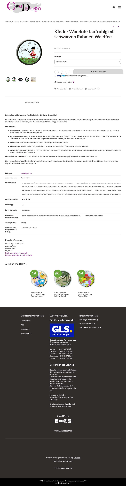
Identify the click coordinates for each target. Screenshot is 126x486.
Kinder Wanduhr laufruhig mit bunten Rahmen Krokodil (61, 294)
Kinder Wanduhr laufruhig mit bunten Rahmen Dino (85, 294)
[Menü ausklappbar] (119, 7)
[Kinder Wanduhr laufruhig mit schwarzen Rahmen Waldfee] (28, 52)
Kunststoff (26, 199)
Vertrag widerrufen (63, 431)
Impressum (25, 329)
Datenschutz (25, 321)
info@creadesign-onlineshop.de (16, 253)
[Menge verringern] (56, 72)
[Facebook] (56, 421)
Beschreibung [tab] (12, 102)
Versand (67, 48)
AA (23, 205)
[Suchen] (114, 7)
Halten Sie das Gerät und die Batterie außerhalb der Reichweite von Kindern (47, 183)
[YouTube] (61, 421)
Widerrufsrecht (26, 333)
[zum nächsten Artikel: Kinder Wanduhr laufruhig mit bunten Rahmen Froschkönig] (118, 26)
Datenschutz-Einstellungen (63, 461)
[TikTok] (69, 421)
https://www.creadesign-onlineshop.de (18, 255)
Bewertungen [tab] (32, 102)
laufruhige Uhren (26, 173)
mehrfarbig (26, 210)
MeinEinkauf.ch (63, 372)
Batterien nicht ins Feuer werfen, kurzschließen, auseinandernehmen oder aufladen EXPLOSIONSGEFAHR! (56, 190)
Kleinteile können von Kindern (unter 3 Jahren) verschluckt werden (99, 183)
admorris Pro (67, 483)
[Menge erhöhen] (68, 72)
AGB (22, 325)
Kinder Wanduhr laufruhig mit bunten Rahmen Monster (38, 294)
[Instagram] (65, 421)
